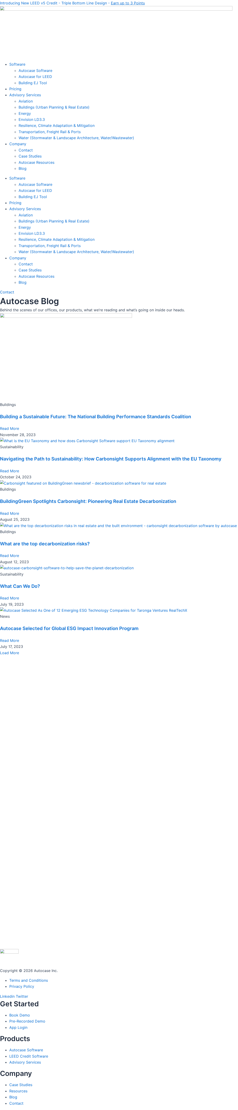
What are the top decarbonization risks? (45, 544)
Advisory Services (25, 95)
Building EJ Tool (33, 82)
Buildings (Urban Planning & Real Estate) (54, 107)
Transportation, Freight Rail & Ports (50, 131)
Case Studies (30, 156)
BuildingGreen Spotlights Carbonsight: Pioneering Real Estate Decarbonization (88, 501)
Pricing (15, 89)
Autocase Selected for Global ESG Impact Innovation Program (69, 628)
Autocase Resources (36, 162)
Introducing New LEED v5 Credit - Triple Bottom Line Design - (72, 3)
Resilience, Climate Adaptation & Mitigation (57, 125)
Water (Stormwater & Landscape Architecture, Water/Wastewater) (76, 137)
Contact (26, 150)
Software (17, 64)
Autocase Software (35, 70)
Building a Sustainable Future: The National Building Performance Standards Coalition (95, 416)
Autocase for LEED (35, 76)
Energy (25, 113)
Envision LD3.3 (32, 119)
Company (17, 144)
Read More (9, 428)
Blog (22, 168)
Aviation (26, 101)
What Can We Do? (20, 586)
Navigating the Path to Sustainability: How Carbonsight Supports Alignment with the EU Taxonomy (110, 459)
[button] (9, 652)
